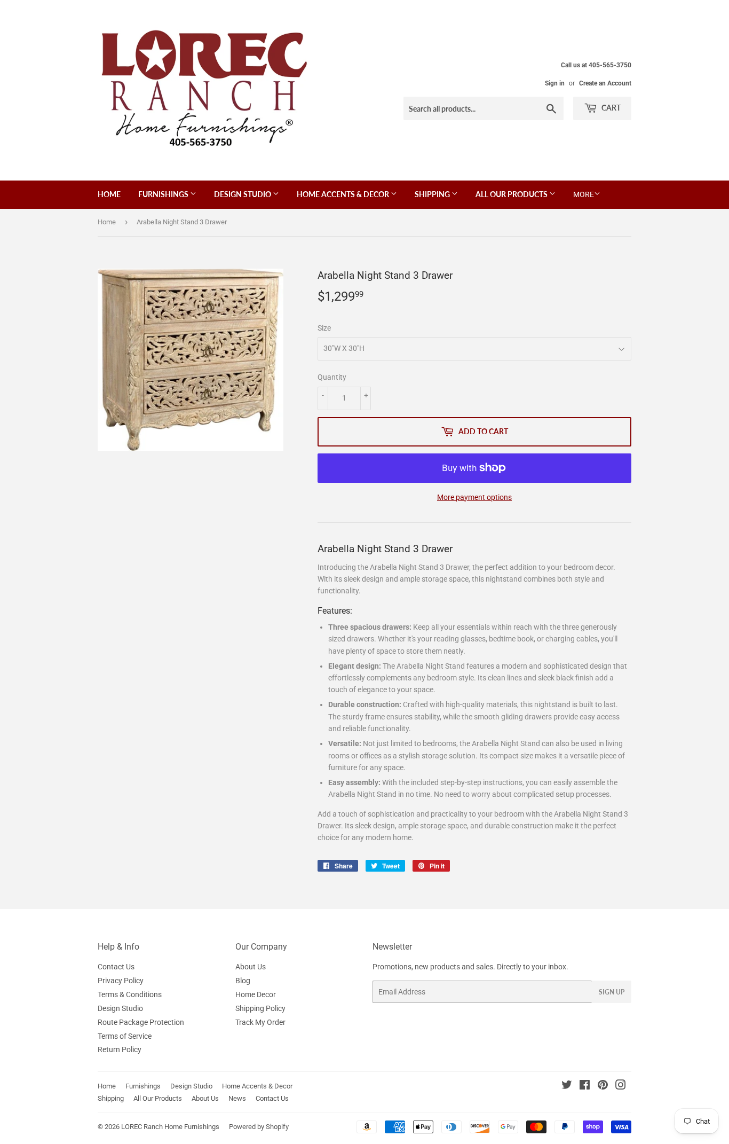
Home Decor (255, 994)
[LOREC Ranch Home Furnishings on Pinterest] (602, 1086)
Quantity (332, 377)
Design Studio (243, 194)
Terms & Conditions (130, 994)
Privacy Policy (121, 980)
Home (109, 194)
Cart (610, 107)
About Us (250, 966)
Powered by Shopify (259, 1127)
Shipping (433, 194)
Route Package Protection (141, 1022)
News (237, 1098)
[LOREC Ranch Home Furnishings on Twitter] (566, 1086)
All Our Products (512, 194)
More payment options (474, 497)
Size (324, 328)
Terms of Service (125, 1036)
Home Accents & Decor (344, 194)
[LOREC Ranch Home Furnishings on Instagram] (620, 1086)
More (583, 194)
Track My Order (260, 1022)
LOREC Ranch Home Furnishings (170, 1127)
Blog (242, 980)
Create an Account (605, 83)
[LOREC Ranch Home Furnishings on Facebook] (584, 1086)
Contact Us (116, 966)
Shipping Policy (260, 1008)
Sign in (555, 83)
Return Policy (119, 1049)
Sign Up (611, 992)
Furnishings (164, 194)
